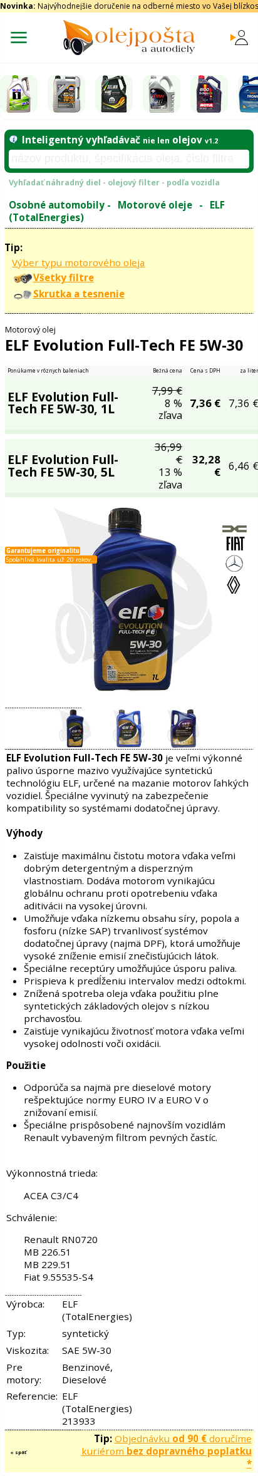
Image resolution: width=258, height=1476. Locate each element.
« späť (18, 1452)
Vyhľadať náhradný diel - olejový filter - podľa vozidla (114, 182)
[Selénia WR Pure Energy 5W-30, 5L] (114, 94)
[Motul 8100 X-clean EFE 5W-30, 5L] (209, 94)
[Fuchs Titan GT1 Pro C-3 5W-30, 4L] (161, 94)
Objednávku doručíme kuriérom (166, 1451)
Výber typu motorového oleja (78, 262)
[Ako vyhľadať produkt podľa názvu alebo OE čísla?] (13, 139)
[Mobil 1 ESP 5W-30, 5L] (19, 94)
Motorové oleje (155, 205)
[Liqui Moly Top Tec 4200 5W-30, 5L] (66, 94)
